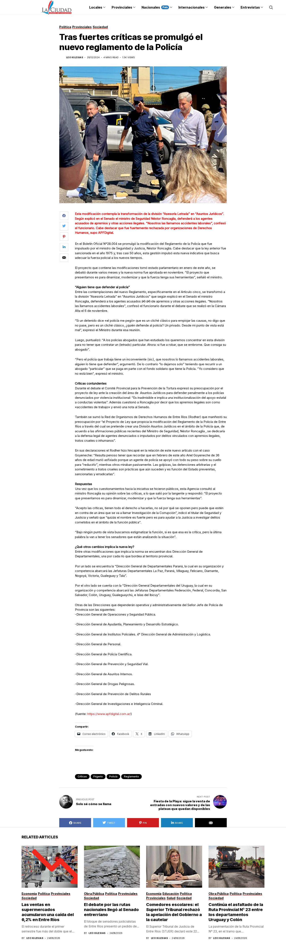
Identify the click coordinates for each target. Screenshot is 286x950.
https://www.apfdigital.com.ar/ (109, 714)
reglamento (131, 776)
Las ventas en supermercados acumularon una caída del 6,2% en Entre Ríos (48, 912)
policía (113, 776)
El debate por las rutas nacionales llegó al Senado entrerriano (111, 909)
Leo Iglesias (74, 57)
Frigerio (98, 776)
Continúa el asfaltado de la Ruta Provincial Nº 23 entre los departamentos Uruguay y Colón (236, 912)
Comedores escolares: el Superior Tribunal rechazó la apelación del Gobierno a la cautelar (174, 912)
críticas (82, 776)
